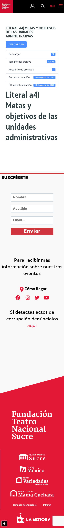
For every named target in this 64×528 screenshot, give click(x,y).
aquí (32, 326)
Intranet (47, 505)
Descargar (16, 44)
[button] (43, 6)
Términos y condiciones (25, 505)
